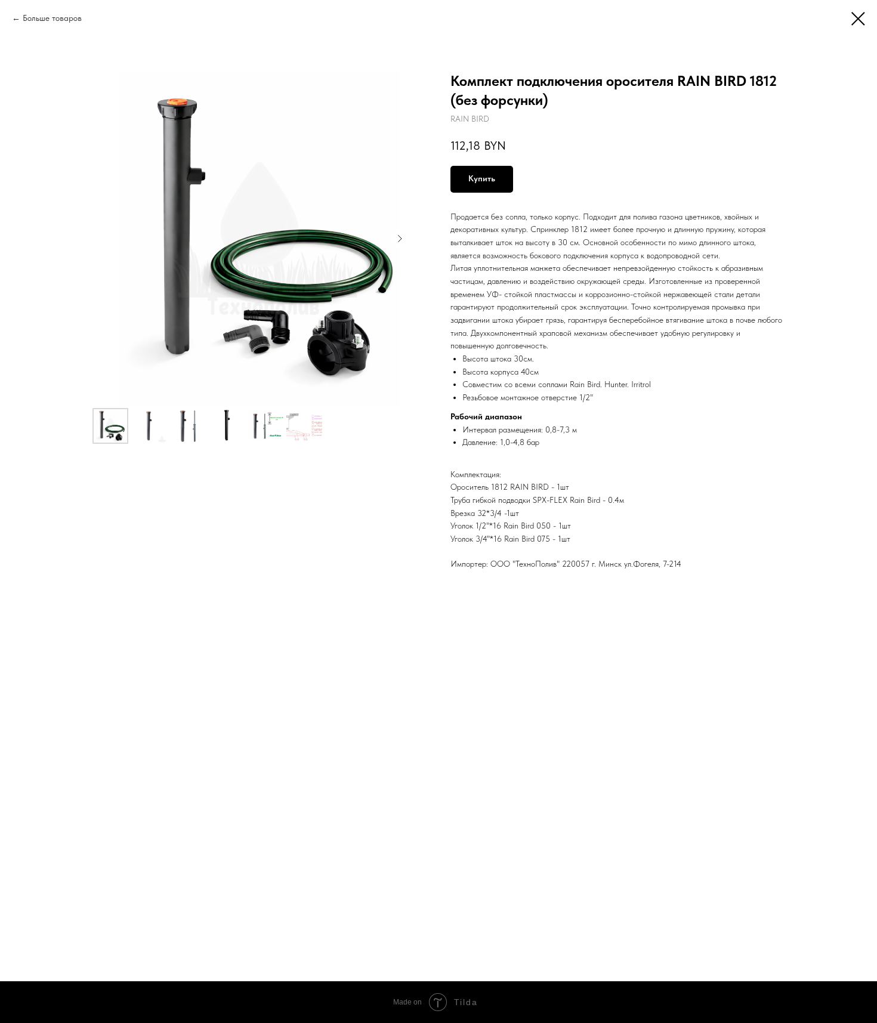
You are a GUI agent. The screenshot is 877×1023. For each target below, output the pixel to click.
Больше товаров (52, 18)
